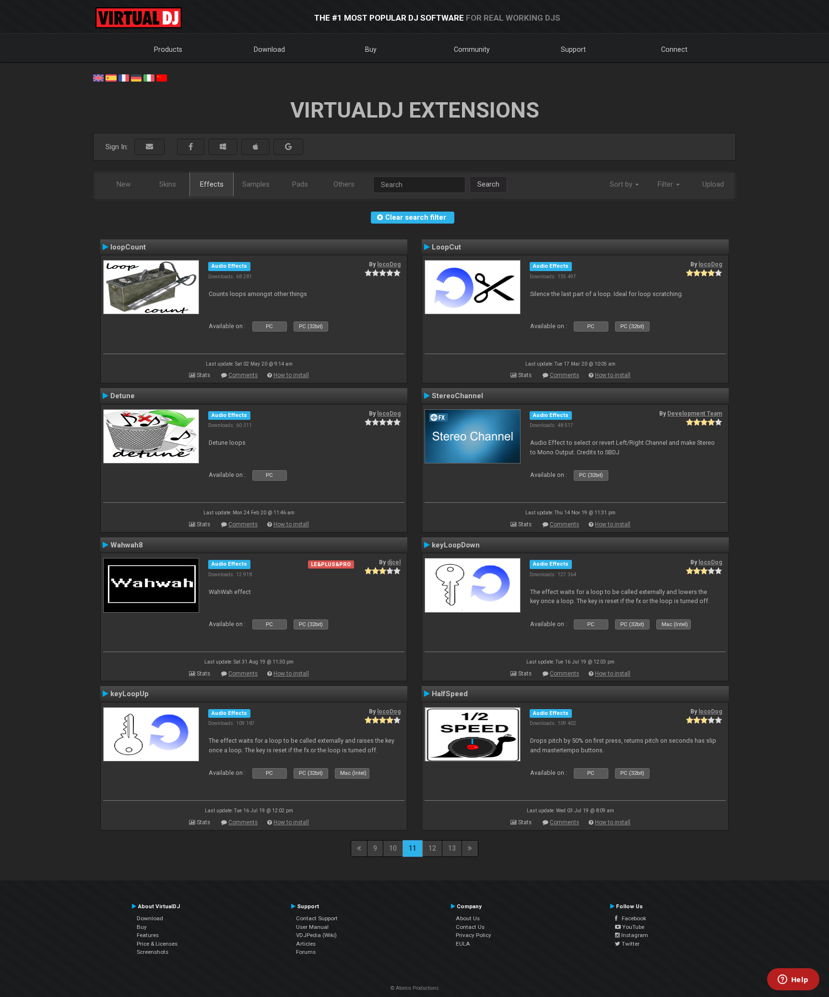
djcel (394, 562)
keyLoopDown (456, 545)
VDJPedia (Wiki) (316, 935)
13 (452, 848)
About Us (468, 918)
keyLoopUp (129, 693)
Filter (666, 184)
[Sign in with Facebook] (190, 147)
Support (573, 49)
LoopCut (446, 247)
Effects (212, 184)
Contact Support (317, 918)
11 (412, 848)
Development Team (694, 413)
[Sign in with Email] (149, 147)
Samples (256, 184)
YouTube (632, 927)
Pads (300, 184)
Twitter (630, 943)
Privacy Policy (473, 935)
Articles (306, 943)
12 (432, 848)
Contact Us (470, 927)
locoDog (389, 264)
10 (393, 848)
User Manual (312, 927)
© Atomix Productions (415, 988)
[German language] (136, 77)
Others (344, 184)
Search (488, 184)
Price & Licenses (157, 943)
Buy (371, 49)
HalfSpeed (450, 693)
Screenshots (152, 952)
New (123, 184)
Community (472, 49)
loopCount (128, 247)
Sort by (622, 184)
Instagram (634, 935)
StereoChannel (457, 396)
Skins (167, 184)
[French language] (123, 77)
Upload (713, 184)
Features (148, 935)
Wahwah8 (126, 545)
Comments (243, 375)
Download (269, 49)
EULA (463, 943)
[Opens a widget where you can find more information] (793, 980)
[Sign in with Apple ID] (255, 147)
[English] (98, 77)
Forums (306, 952)
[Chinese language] (161, 77)
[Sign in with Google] (288, 147)
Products (168, 49)
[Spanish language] (111, 77)
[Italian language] (148, 77)
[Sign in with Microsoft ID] (222, 147)
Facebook (631, 918)
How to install (291, 375)
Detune (122, 396)
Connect (674, 49)
